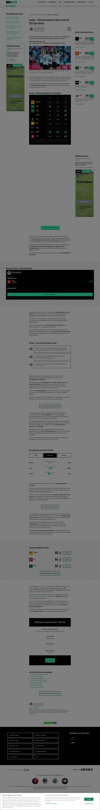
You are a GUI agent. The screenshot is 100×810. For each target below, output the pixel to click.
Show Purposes (88, 803)
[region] (50, 801)
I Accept (89, 799)
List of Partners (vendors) (51, 803)
